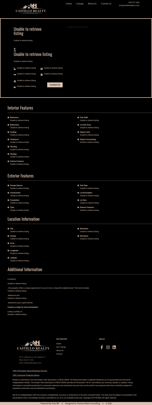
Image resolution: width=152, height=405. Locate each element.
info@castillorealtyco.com (129, 5)
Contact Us (106, 3)
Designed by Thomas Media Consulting (82, 403)
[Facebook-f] (101, 347)
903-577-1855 (134, 2)
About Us (92, 3)
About (102, 339)
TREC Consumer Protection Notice (26, 375)
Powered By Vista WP (49, 403)
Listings (79, 3)
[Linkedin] (114, 347)
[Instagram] (108, 347)
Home (69, 3)
